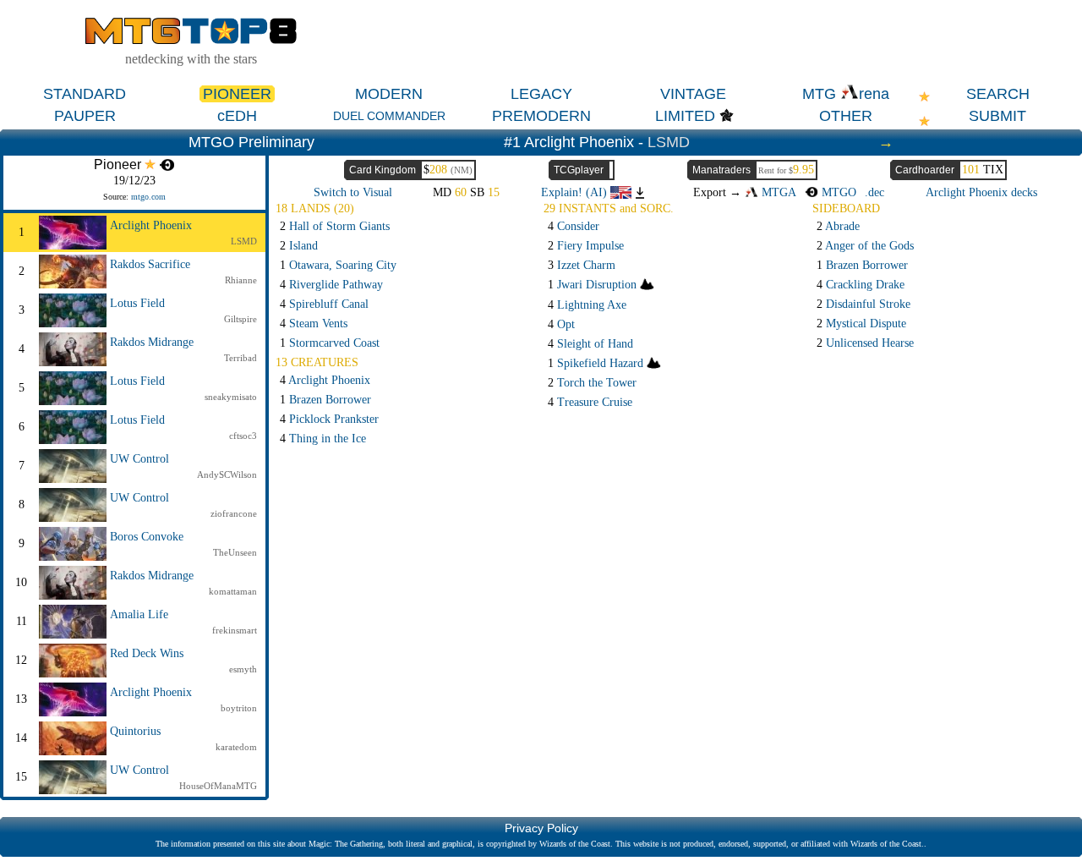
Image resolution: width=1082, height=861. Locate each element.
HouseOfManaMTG (218, 786)
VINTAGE (693, 93)
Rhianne (241, 280)
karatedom (236, 747)
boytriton (239, 708)
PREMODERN (541, 115)
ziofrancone (233, 513)
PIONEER (237, 93)
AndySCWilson (227, 474)
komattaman (233, 591)
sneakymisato (231, 397)
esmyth (243, 669)
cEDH (237, 115)
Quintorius (135, 731)
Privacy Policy (541, 828)
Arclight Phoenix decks (981, 192)
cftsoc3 (243, 435)
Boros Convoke (146, 536)
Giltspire (240, 319)
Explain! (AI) (575, 192)
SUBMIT (997, 115)
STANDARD (84, 93)
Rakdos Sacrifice (150, 264)
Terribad (240, 358)
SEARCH (998, 93)
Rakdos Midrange (152, 342)
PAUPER (85, 115)
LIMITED (685, 115)
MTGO (837, 192)
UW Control (139, 458)
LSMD (669, 142)
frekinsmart (234, 630)
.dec (874, 192)
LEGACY (541, 93)
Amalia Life (139, 614)
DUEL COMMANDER (389, 116)
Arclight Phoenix (151, 225)
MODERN (389, 93)
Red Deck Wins (146, 653)
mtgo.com (148, 196)
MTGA (777, 192)
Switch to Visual (353, 192)
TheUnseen (235, 552)
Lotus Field (137, 303)
